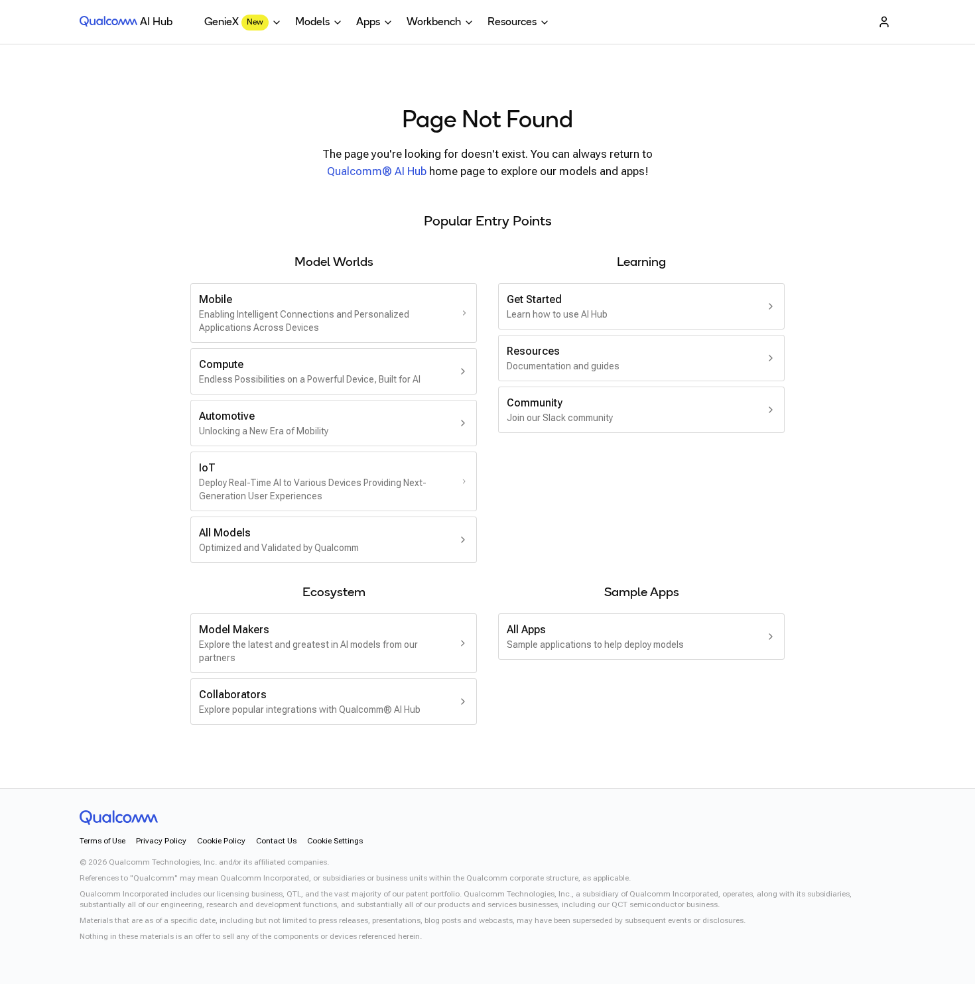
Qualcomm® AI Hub (376, 171)
